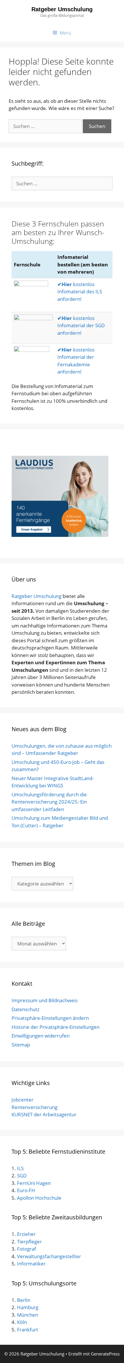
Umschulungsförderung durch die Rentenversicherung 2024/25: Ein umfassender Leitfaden (49, 802)
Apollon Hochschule (39, 1197)
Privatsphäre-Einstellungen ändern (50, 1018)
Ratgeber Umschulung (62, 9)
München (27, 1314)
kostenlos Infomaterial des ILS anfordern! (79, 291)
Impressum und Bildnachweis (45, 1000)
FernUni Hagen (34, 1183)
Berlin (23, 1300)
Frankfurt (27, 1329)
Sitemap (21, 1044)
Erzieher (26, 1234)
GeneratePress (105, 1354)
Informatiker (31, 1263)
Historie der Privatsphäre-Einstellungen (55, 1027)
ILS (20, 1168)
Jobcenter (22, 1099)
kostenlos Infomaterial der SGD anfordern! (81, 325)
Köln (22, 1322)
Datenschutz (26, 1009)
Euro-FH (26, 1190)
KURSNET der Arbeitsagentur (44, 1114)
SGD (22, 1175)
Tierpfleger (29, 1241)
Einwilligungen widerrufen (40, 1035)
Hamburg (27, 1307)
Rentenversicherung (34, 1107)
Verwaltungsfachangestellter (49, 1256)
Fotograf (26, 1248)
